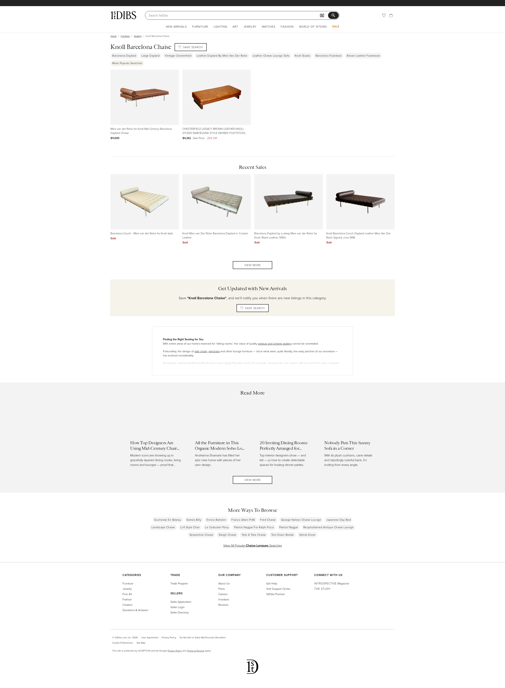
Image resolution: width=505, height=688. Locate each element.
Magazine (331, 583)
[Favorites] (384, 15)
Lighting (220, 26)
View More (252, 265)
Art (235, 26)
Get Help (271, 583)
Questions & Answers (135, 610)
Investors (223, 599)
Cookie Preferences (122, 642)
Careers (222, 594)
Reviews (223, 605)
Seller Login (177, 607)
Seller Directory (179, 612)
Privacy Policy (169, 637)
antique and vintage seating (275, 343)
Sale (335, 26)
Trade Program (179, 583)
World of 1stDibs (313, 26)
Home (113, 36)
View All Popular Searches (252, 545)
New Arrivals (176, 26)
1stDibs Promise (275, 594)
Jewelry (249, 26)
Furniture (200, 26)
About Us (224, 583)
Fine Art (127, 594)
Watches (268, 26)
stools (227, 363)
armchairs (214, 351)
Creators (127, 605)
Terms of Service (195, 650)
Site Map (141, 642)
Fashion (287, 26)
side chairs (201, 351)
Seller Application (180, 602)
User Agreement (149, 637)
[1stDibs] (123, 15)
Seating (138, 36)
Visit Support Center (278, 589)
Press (221, 589)
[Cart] (391, 15)
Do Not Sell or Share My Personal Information (203, 637)
